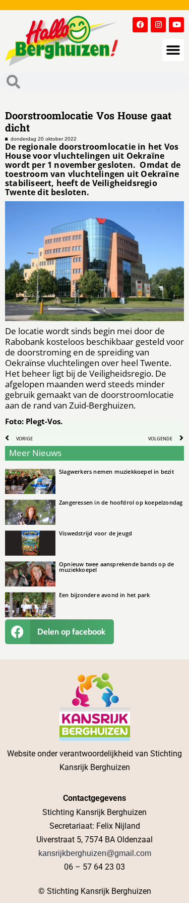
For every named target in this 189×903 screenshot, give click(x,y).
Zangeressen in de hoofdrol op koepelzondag (120, 502)
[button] (173, 50)
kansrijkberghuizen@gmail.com (94, 853)
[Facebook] (140, 24)
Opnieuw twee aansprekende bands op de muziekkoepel (116, 566)
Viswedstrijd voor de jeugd (95, 533)
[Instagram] (158, 24)
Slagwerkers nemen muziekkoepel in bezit (116, 471)
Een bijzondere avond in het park (104, 595)
